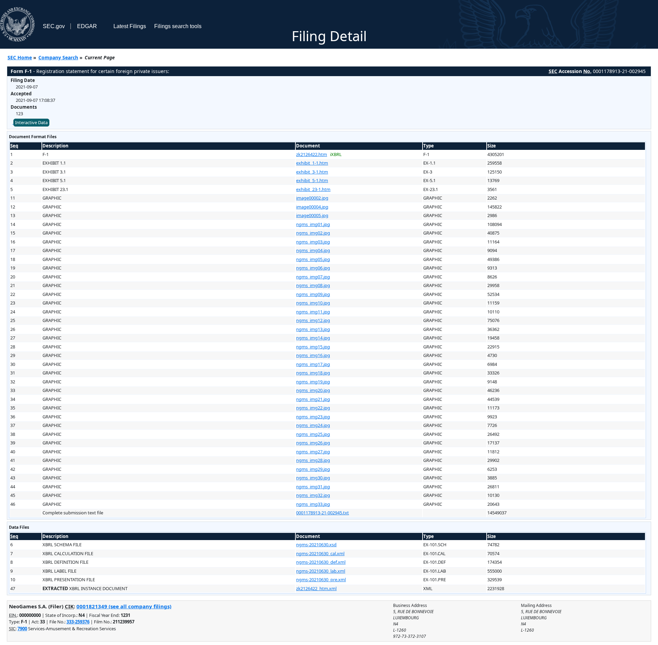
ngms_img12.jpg (313, 320)
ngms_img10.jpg (313, 303)
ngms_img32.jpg (313, 495)
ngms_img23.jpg (313, 417)
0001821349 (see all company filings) (123, 606)
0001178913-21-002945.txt (322, 513)
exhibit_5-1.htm (312, 180)
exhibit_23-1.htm (313, 189)
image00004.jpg (312, 207)
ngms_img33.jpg (313, 504)
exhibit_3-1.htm (312, 172)
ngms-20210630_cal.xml (320, 553)
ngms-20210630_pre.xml (321, 579)
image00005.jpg (312, 215)
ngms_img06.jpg (313, 268)
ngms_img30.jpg (313, 478)
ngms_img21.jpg (313, 399)
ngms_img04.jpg (313, 250)
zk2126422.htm (311, 154)
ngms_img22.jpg (313, 408)
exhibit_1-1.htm (312, 163)
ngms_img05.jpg (313, 259)
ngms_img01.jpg (313, 224)
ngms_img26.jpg (313, 443)
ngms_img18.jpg (313, 373)
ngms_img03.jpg (313, 242)
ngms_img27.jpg (313, 452)
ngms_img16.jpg (313, 355)
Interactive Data (31, 122)
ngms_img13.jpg (313, 329)
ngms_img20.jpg (313, 390)
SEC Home (20, 57)
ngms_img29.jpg (313, 469)
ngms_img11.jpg (313, 312)
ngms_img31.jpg (313, 486)
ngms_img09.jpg (313, 294)
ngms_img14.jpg (313, 338)
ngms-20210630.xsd (316, 544)
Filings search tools (178, 26)
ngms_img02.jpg (313, 233)
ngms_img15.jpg (313, 347)
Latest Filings (129, 26)
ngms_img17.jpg (313, 364)
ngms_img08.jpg (313, 285)
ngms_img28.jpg (313, 460)
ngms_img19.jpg (313, 382)
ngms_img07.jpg (313, 277)
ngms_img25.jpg (313, 434)
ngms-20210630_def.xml (320, 562)
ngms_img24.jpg (313, 425)
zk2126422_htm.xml (316, 588)
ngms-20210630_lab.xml (320, 571)
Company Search (58, 57)
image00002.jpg (312, 198)
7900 (22, 628)
